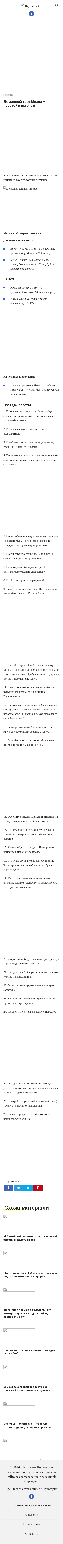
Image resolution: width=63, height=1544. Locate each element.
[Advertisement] (31, 54)
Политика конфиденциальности (31, 1505)
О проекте (31, 1514)
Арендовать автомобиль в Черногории (31, 1489)
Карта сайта (31, 1533)
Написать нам (31, 1524)
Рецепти (8, 95)
